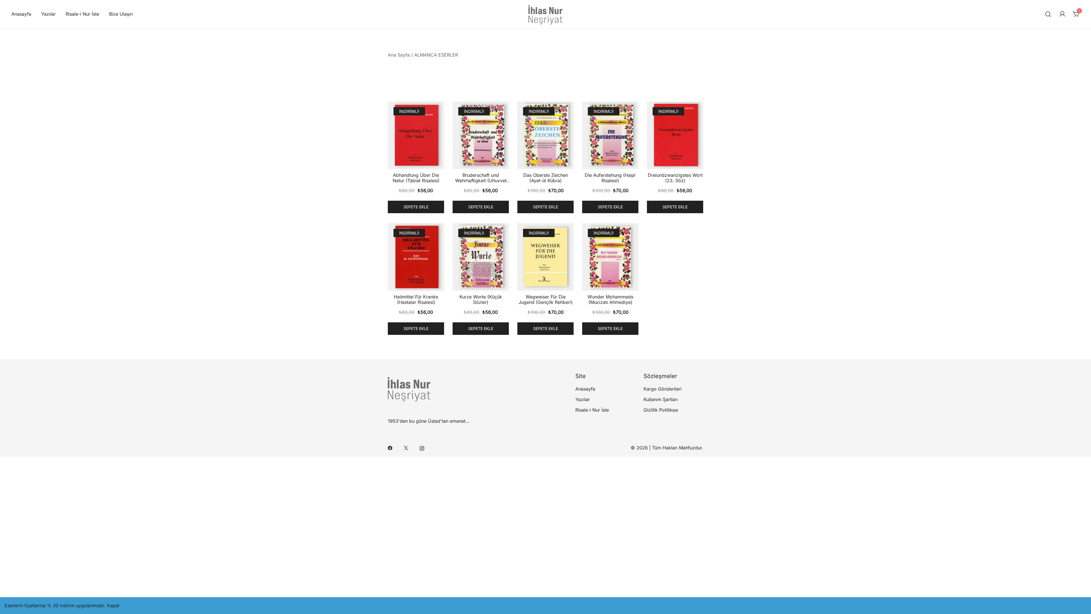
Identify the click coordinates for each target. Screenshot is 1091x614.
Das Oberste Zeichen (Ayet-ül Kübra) (545, 177)
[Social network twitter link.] (406, 448)
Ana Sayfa (399, 55)
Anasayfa (21, 14)
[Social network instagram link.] (422, 448)
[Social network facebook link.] (390, 448)
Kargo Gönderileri (663, 389)
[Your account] (1062, 14)
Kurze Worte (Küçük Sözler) (480, 299)
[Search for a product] (1048, 14)
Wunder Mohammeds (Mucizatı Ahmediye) (610, 299)
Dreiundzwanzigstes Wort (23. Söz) (675, 177)
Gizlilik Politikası (661, 410)
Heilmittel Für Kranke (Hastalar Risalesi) (416, 299)
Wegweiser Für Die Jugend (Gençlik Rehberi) (546, 299)
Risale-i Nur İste (82, 14)
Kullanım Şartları (661, 399)
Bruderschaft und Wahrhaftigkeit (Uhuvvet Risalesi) (481, 180)
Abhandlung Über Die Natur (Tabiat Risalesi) (416, 177)
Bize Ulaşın (121, 14)
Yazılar (48, 14)
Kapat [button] (113, 605)
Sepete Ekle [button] (415, 206)
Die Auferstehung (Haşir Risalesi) (610, 177)
